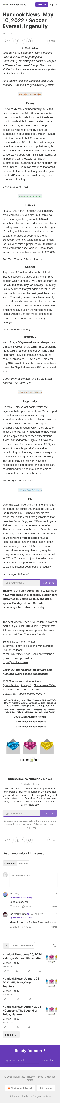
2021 (6, 710)
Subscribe (41, 4)
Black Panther (32, 689)
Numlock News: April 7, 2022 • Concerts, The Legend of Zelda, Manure (22, 1010)
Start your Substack (22, 1088)
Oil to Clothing (12, 700)
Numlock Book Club (33, 669)
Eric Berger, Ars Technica (18, 480)
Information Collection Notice (36, 824)
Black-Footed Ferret (31, 693)
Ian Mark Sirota (18, 913)
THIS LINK (32, 626)
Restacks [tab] (23, 863)
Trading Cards (27, 705)
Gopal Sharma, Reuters (17, 378)
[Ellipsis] (55, 893)
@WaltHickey (14, 645)
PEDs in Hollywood (25, 712)
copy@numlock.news (15, 662)
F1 (4, 689)
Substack (14, 1096)
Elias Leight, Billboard (15, 574)
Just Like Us (28, 700)
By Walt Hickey (11, 962)
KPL (12, 893)
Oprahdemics (11, 685)
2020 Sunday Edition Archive (30, 716)
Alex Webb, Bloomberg (16, 329)
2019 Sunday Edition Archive (30, 721)
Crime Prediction (17, 710)
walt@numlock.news (18, 654)
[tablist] (16, 863)
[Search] (54, 945)
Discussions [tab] (27, 945)
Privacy (31, 1076)
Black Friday (49, 710)
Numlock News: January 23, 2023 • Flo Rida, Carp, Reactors (21, 982)
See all (9, 1034)
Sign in (53, 4)
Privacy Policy (29, 827)
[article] (30, 963)
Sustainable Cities (45, 685)
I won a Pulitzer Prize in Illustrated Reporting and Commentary (27, 57)
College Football (45, 705)
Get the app (45, 1088)
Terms (39, 1076)
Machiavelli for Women (45, 712)
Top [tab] (6, 945)
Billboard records (34, 710)
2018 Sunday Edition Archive (30, 726)
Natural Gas (10, 712)
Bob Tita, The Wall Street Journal (22, 259)
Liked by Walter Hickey (22, 897)
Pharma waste (20, 702)
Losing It (26, 685)
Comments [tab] (10, 863)
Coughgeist (15, 689)
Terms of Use (45, 820)
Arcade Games (37, 702)
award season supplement (31, 673)
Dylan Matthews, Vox (15, 186)
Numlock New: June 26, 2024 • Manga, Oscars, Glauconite (22, 956)
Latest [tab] (14, 945)
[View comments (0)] (18, 1027)
